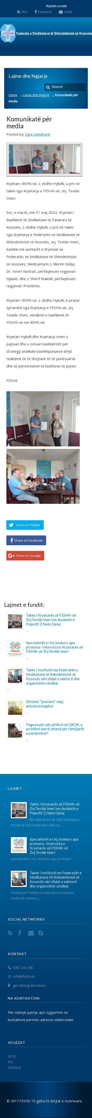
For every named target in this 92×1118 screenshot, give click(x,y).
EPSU (12, 1056)
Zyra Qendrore (37, 134)
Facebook (45, 12)
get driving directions (29, 985)
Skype (41, 933)
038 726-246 (23, 967)
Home (13, 95)
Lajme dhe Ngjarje (36, 95)
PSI (10, 1062)
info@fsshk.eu (24, 976)
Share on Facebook (28, 540)
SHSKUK (14, 1067)
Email (68, 12)
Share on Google (28, 555)
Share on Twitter (28, 525)
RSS (25, 12)
